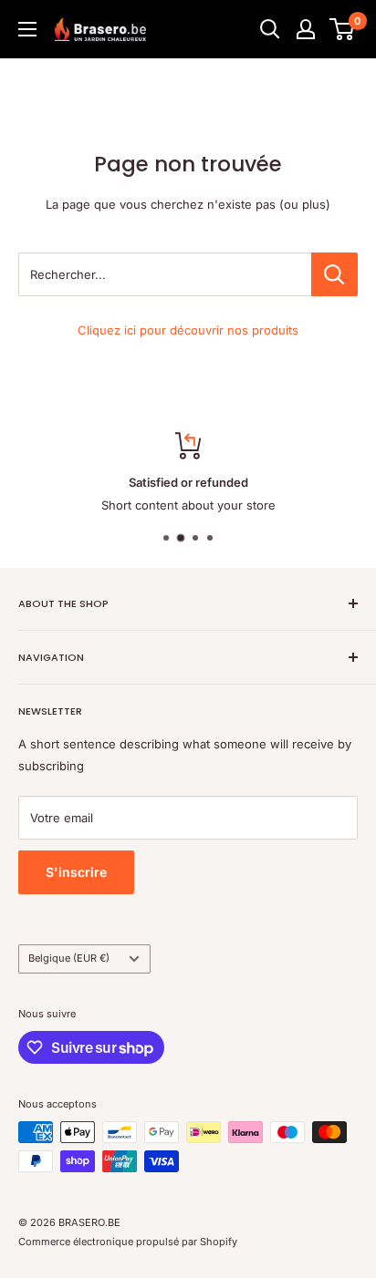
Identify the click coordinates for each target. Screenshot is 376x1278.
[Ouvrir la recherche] (270, 29)
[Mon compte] (306, 29)
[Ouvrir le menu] (27, 29)
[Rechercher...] (334, 274)
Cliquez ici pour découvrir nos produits (188, 330)
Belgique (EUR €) (69, 958)
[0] (342, 29)
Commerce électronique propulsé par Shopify (127, 1241)
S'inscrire (76, 872)
